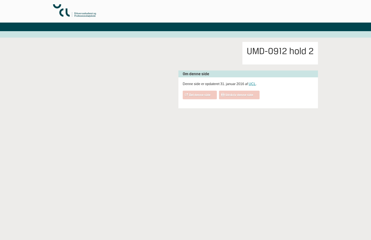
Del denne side (199, 95)
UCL (252, 84)
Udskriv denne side (239, 95)
